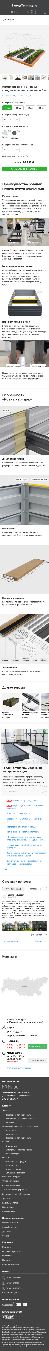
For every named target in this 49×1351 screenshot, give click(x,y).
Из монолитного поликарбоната (19, 1118)
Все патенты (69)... (10, 1292)
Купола (5, 1142)
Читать (43, 786)
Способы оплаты (10, 1227)
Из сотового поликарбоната (18, 1115)
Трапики (6, 1198)
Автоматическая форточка (14, 1190)
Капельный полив (10, 1203)
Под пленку (10, 1130)
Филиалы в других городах (19, 1068)
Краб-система (8, 1211)
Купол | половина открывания (18, 1150)
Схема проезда (37, 1060)
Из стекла (9, 1122)
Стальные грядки (13, 1169)
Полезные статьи (10, 1223)
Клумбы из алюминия (15, 1173)
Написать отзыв (10, 941)
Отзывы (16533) (13, 889)
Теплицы (6, 1110)
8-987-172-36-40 (35, 11)
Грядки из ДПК (12, 1165)
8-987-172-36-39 (35, 13)
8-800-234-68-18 (10, 1099)
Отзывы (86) (10, 96)
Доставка (6, 1231)
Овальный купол (13, 1154)
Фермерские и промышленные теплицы (20, 1126)
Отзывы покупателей (12, 1251)
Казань (16, 12)
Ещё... (7, 869)
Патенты (6, 1260)
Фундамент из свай (10, 1181)
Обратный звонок (37, 1046)
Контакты (6, 1247)
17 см (7, 108)
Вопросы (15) (25, 96)
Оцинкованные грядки (15, 1161)
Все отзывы (40, 941)
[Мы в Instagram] (4, 1087)
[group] (11, 705)
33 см (18, 108)
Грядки (5, 1157)
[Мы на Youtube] (16, 1087)
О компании (7, 1256)
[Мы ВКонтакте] (10, 1087)
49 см (30, 108)
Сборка (5, 1236)
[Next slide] (46, 54)
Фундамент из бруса (11, 1177)
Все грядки (9, 20)
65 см (41, 108)
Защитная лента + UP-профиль (16, 1194)
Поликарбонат (9, 1207)
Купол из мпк (11, 1146)
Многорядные (11, 1134)
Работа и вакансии (10, 1264)
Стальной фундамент (11, 1185)
